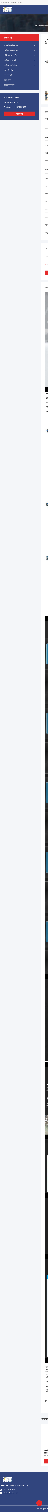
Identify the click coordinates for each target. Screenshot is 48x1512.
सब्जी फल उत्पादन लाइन (11, 50)
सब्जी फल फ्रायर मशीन (10, 60)
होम (36, 26)
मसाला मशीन (7, 80)
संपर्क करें (19, 114)
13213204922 (15, 102)
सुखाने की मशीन (8, 70)
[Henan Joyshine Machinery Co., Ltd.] (7, 9)
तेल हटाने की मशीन (9, 85)
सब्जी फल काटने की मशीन (11, 65)
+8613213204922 (19, 107)
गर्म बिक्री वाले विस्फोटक (11, 45)
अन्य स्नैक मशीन (8, 75)
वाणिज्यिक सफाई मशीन (10, 55)
